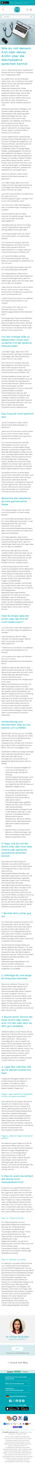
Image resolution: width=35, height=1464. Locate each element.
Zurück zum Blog (19, 1362)
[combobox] (17, 17)
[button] (3, 10)
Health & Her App (23, 2)
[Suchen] (31, 17)
